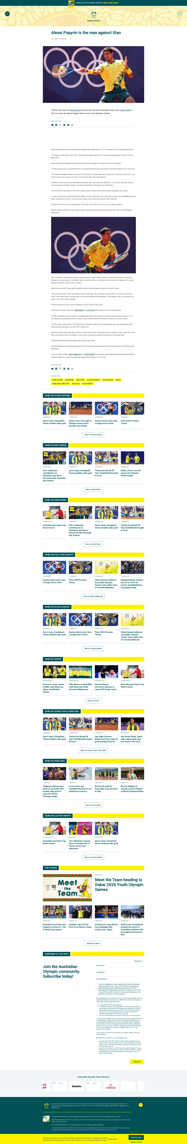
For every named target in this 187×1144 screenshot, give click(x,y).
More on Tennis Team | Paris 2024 (93, 750)
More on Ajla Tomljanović (93, 596)
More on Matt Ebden (93, 489)
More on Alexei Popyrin (93, 435)
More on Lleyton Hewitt (93, 857)
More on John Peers (93, 544)
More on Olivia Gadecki (93, 648)
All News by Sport (93, 943)
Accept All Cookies (136, 1137)
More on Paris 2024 (93, 805)
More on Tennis (93, 701)
